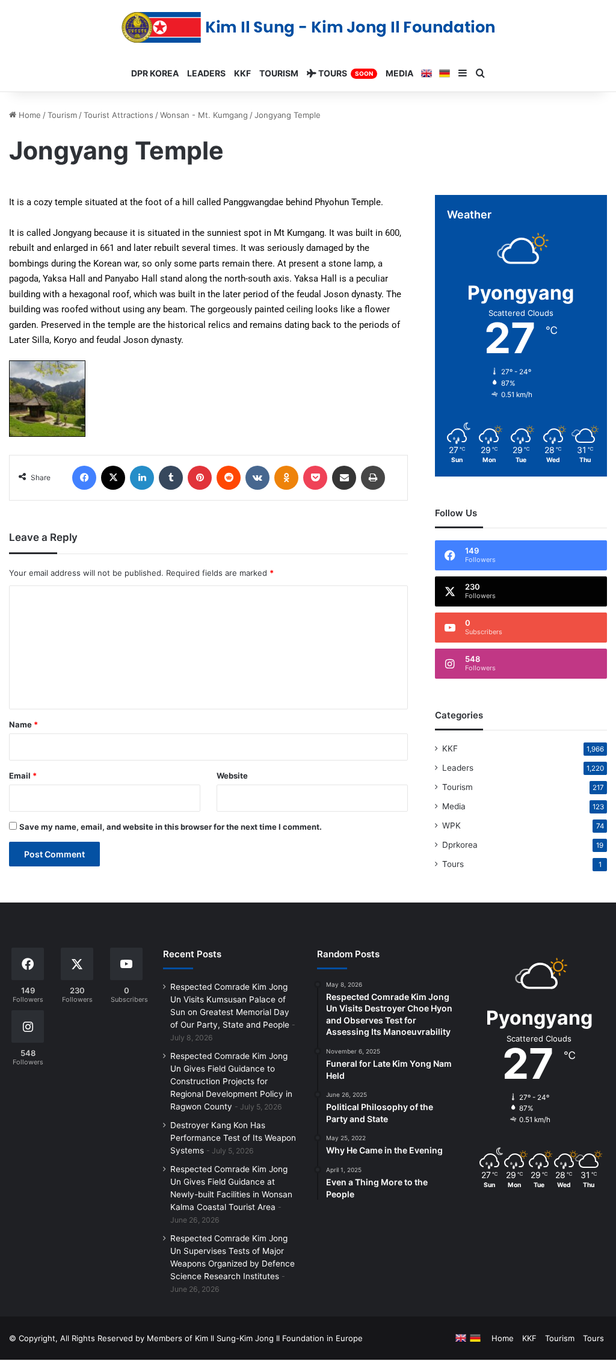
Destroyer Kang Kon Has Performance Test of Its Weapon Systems (233, 1137)
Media (454, 806)
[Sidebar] (463, 73)
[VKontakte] (257, 478)
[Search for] (481, 73)
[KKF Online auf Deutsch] (445, 73)
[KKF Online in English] (426, 73)
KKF (450, 748)
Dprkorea (460, 845)
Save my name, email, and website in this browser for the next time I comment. (170, 827)
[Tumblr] (171, 478)
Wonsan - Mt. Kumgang (204, 115)
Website (232, 775)
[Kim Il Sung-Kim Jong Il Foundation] (308, 27)
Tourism (62, 115)
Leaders (457, 768)
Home (28, 115)
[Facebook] (84, 478)
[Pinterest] (200, 478)
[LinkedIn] (142, 478)
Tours (453, 864)
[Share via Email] (344, 478)
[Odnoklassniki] (286, 478)
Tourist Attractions (118, 115)
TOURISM (278, 73)
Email (23, 775)
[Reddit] (229, 478)
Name (23, 724)
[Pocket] (315, 478)
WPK (451, 825)
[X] (113, 478)
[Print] (373, 478)
